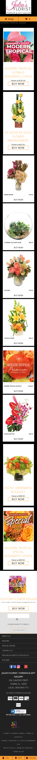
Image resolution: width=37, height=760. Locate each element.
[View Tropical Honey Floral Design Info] (18, 318)
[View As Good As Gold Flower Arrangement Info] (18, 111)
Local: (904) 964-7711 (18, 687)
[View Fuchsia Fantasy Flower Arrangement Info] (18, 414)
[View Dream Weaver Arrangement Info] (18, 175)
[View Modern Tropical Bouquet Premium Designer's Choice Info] (18, 366)
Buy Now (18, 83)
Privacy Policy (9, 748)
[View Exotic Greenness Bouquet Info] (18, 464)
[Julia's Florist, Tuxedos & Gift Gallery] (18, 13)
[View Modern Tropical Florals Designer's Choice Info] (18, 47)
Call (7, 758)
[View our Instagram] (18, 667)
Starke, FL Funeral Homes (13, 733)
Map (19, 758)
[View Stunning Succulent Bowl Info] (18, 222)
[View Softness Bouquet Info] (18, 270)
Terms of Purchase (24, 748)
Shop (11, 19)
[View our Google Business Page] (14, 667)
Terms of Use (18, 751)
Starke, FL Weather (9, 741)
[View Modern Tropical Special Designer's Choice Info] (18, 526)
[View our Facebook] (11, 667)
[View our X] (22, 667)
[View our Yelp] (26, 667)
